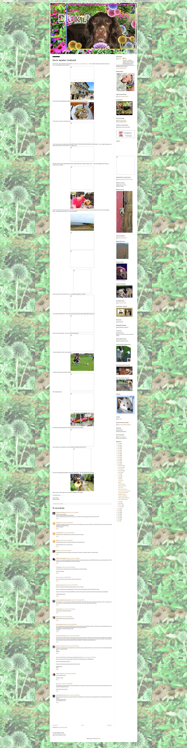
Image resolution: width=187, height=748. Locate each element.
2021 (118, 452)
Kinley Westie (59, 609)
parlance (58, 540)
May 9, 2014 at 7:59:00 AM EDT (68, 532)
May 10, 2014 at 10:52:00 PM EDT (72, 645)
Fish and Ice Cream (122, 485)
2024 (118, 447)
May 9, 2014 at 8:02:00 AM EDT (66, 540)
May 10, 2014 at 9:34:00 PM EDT (72, 635)
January (120, 506)
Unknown (58, 522)
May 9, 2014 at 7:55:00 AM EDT (66, 522)
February (120, 505)
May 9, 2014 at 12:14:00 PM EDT (73, 558)
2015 (118, 462)
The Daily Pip (59, 567)
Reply (57, 518)
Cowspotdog (58, 532)
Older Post (109, 725)
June (119, 475)
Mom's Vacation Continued (123, 497)
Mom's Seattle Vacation (123, 499)
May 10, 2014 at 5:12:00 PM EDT (70, 624)
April (119, 501)
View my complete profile (121, 68)
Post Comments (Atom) (62, 727)
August (119, 472)
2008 (118, 517)
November (120, 467)
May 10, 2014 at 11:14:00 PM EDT (89, 657)
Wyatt (57, 683)
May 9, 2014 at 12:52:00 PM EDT (68, 567)
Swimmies (120, 478)
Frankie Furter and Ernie (61, 558)
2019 (118, 455)
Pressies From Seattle (122, 496)
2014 (118, 464)
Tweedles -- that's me (60, 645)
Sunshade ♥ (120, 480)
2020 (118, 453)
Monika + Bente (59, 673)
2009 (118, 515)
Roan (57, 550)
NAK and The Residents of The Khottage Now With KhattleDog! (69, 657)
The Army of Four (59, 624)
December (120, 465)
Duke (125, 58)
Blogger (98, 738)
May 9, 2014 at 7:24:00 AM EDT (72, 512)
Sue (57, 577)
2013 (118, 508)
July (119, 474)
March (119, 503)
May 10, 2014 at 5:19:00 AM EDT (65, 616)
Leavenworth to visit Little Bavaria (80, 63)
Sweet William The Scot (61, 695)
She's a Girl (120, 487)
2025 (118, 445)
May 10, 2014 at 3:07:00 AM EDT (68, 609)
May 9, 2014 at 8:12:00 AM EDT (65, 550)
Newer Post (55, 725)
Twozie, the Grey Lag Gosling (124, 490)
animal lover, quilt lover (61, 512)
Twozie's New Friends (122, 489)
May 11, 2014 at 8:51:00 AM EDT (69, 673)
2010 (118, 514)
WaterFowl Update (122, 494)
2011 (118, 512)
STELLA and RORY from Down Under (64, 600)
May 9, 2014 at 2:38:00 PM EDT (64, 577)
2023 (118, 448)
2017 (118, 458)
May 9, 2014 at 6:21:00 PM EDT (78, 600)
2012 (118, 510)
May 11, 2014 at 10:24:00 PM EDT (65, 683)
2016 (118, 460)
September (120, 470)
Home (82, 725)
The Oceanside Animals (61, 635)
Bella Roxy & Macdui (60, 585)
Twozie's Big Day (121, 484)
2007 (118, 519)
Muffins (119, 482)
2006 (118, 520)
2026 (118, 443)
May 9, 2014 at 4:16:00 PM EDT (71, 585)
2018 (118, 457)
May (119, 477)
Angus (57, 616)
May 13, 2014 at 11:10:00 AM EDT (73, 695)
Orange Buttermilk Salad (123, 492)
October (120, 468)
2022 (118, 450)
